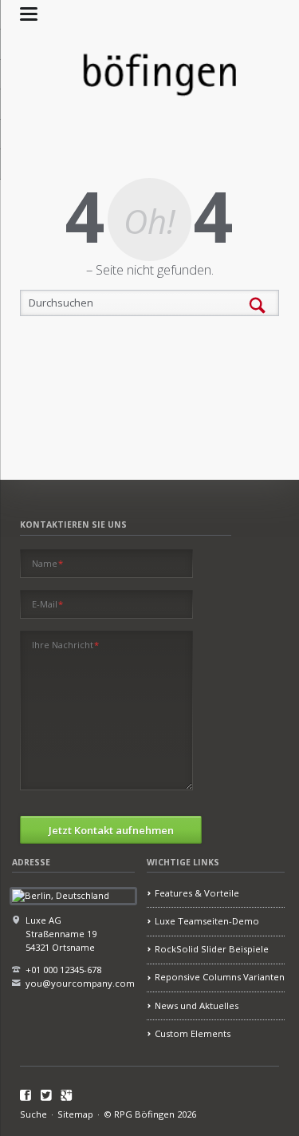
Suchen (257, 305)
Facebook (26, 1095)
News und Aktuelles (196, 1005)
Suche (33, 1114)
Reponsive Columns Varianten (220, 977)
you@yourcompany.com (80, 983)
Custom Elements (192, 1033)
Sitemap (75, 1114)
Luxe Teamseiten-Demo (207, 921)
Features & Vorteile (197, 893)
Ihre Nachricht (66, 645)
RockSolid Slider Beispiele (212, 949)
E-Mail (48, 604)
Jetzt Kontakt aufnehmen (111, 830)
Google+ (67, 1095)
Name (48, 563)
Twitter (47, 1095)
